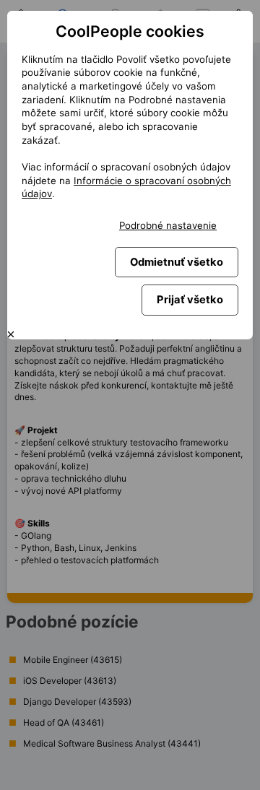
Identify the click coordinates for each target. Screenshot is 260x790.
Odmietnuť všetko (176, 262)
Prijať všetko (190, 299)
